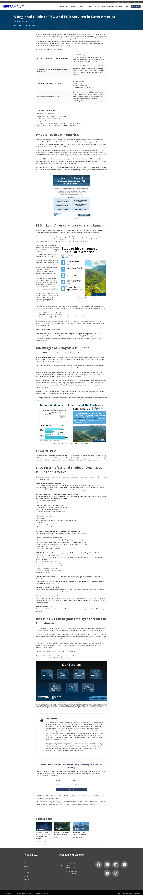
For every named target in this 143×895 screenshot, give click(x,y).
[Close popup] (106, 376)
